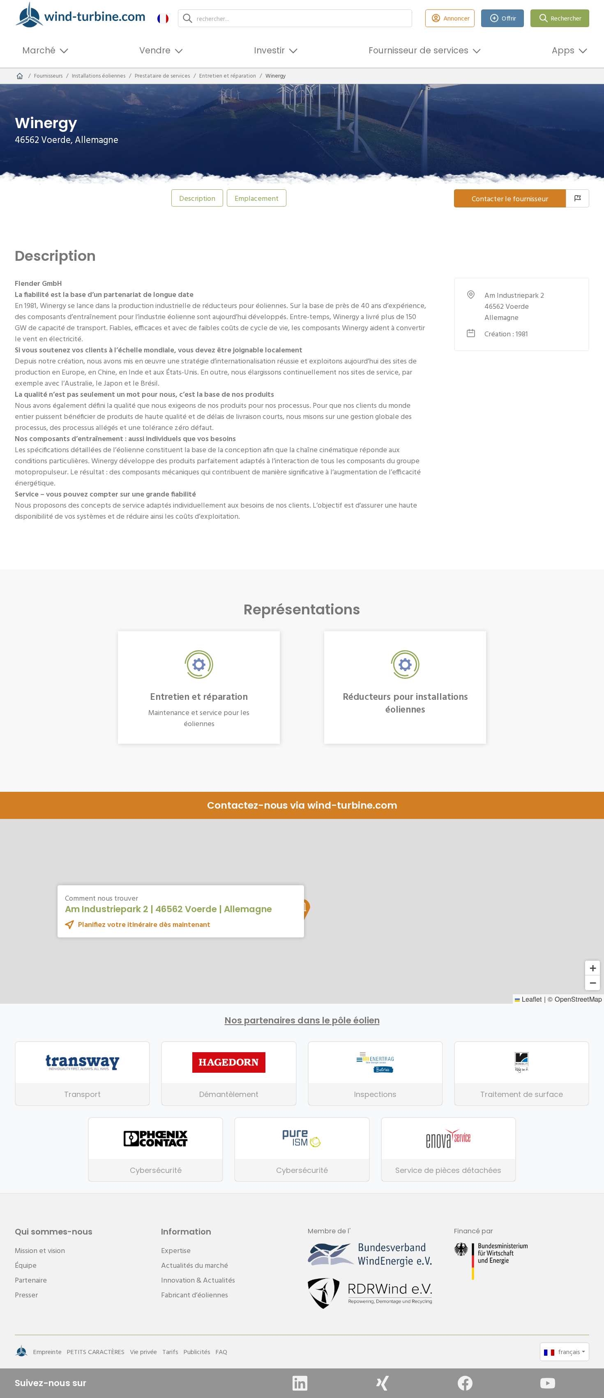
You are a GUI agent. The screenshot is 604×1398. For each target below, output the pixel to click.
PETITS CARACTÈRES (95, 1351)
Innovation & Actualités (198, 1280)
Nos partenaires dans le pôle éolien (302, 1020)
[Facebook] (465, 1383)
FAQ (221, 1351)
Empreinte (47, 1351)
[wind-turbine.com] (20, 76)
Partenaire (31, 1280)
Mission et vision (40, 1250)
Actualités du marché (194, 1265)
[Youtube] (547, 1383)
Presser (26, 1294)
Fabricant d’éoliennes (194, 1294)
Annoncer (456, 18)
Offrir (509, 18)
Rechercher (566, 18)
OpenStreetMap (578, 999)
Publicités (197, 1351)
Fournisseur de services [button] (418, 50)
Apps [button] (563, 50)
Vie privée (143, 1351)
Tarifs (170, 1351)
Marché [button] (38, 50)
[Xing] (382, 1383)
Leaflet (531, 999)
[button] (162, 18)
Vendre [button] (155, 50)
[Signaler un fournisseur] (577, 198)
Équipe (26, 1265)
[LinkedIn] (300, 1383)
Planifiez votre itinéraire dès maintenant (144, 924)
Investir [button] (269, 50)
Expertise (176, 1250)
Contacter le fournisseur (510, 198)
